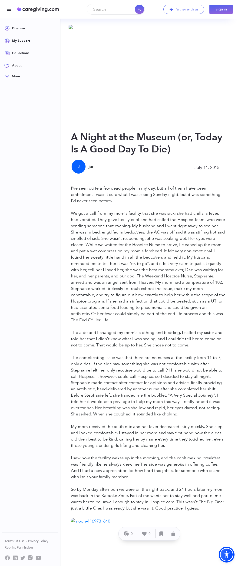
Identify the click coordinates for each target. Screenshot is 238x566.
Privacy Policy (38, 541)
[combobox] (116, 9)
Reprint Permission (19, 547)
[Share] (173, 533)
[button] (226, 554)
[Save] (161, 533)
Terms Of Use (15, 541)
